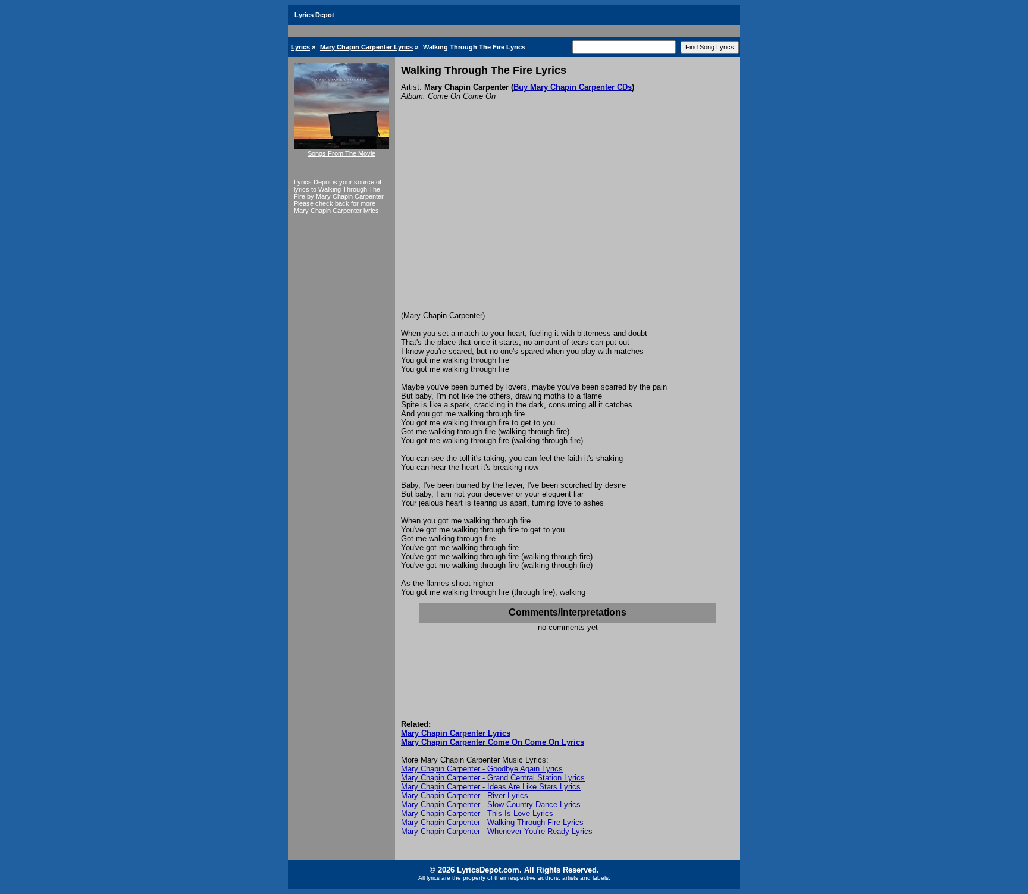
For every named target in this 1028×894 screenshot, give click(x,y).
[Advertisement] (567, 222)
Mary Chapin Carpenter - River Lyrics (464, 795)
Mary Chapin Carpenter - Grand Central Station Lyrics (493, 777)
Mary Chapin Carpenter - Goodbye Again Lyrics (482, 768)
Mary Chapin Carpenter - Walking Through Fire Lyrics (492, 822)
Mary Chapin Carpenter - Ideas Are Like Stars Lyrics (491, 786)
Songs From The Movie (341, 153)
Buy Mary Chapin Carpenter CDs (572, 87)
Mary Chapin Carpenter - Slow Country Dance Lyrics (491, 804)
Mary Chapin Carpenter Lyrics (366, 47)
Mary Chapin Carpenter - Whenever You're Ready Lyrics (497, 831)
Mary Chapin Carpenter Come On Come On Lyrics (492, 742)
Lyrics (300, 47)
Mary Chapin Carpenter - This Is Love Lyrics (477, 813)
